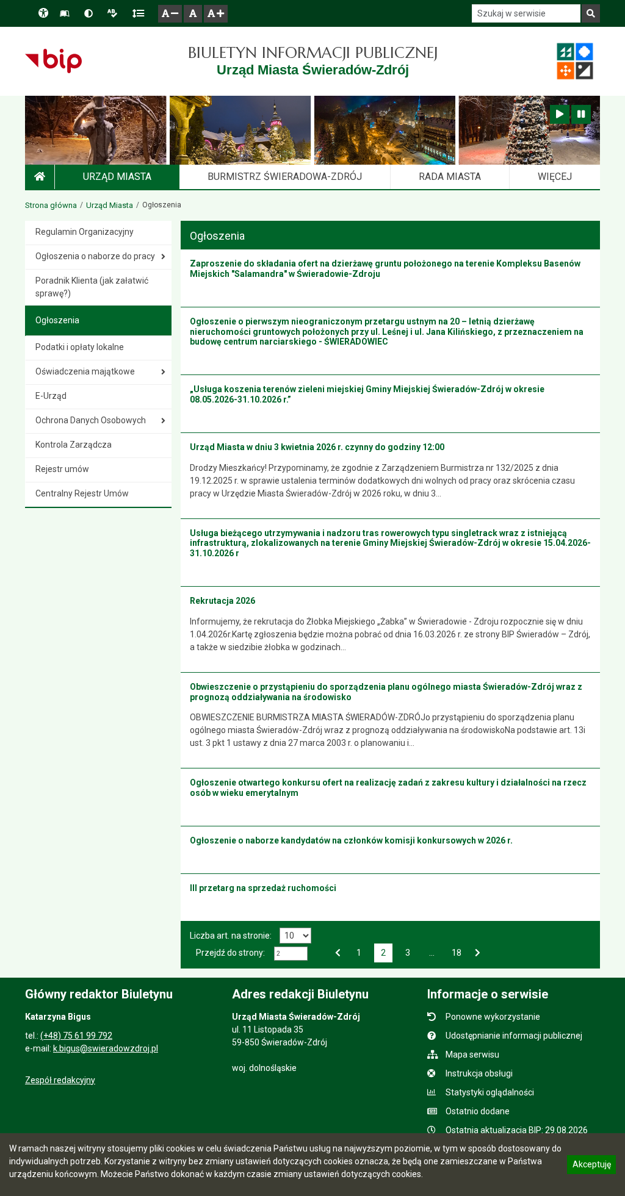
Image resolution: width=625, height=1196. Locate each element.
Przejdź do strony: (230, 953)
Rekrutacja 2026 (222, 601)
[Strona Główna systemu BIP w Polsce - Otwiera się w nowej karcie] (53, 61)
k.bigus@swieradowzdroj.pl (105, 1048)
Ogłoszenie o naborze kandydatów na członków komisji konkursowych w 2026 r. (351, 840)
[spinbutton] (291, 954)
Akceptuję (591, 1166)
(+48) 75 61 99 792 (76, 1035)
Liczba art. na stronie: (231, 935)
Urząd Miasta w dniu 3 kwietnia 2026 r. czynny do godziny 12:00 (317, 447)
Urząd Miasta (109, 205)
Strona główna (51, 205)
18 (455, 952)
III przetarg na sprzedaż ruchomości (263, 888)
